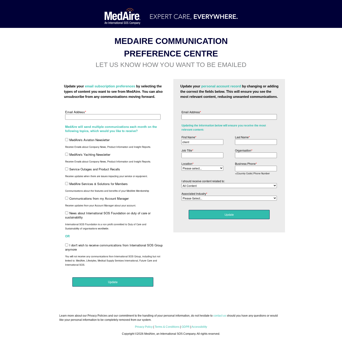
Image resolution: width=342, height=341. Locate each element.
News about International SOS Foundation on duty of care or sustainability (108, 215)
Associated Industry (194, 194)
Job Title (187, 150)
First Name (188, 137)
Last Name (242, 137)
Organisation (243, 150)
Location (187, 164)
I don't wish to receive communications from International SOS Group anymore (114, 247)
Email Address (75, 112)
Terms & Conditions (167, 326)
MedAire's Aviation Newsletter (89, 140)
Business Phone (246, 164)
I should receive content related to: (203, 181)
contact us (219, 315)
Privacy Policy (144, 326)
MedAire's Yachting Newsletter (89, 154)
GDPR (185, 326)
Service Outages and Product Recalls (94, 169)
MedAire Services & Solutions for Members (98, 184)
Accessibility (199, 326)
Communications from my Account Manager (99, 198)
